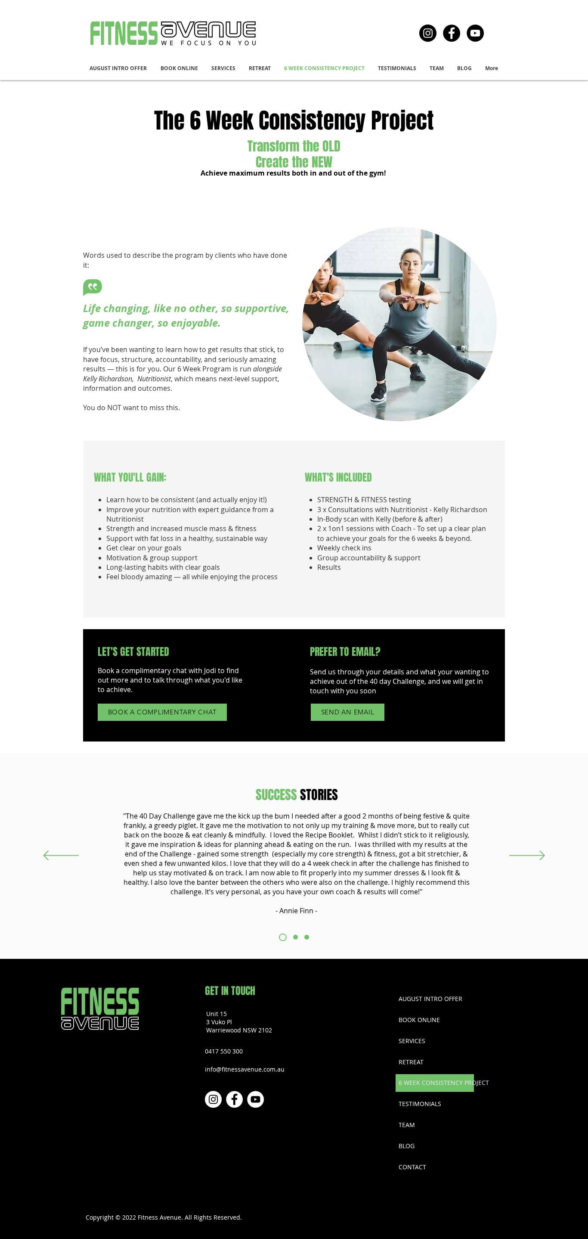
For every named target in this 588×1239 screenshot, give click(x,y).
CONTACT (412, 1167)
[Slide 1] (283, 937)
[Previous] (61, 856)
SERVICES (412, 1041)
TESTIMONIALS (420, 1104)
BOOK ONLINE (419, 1020)
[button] (223, 68)
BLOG (407, 1146)
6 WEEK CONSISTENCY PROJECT (436, 1082)
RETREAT (411, 1062)
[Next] (527, 856)
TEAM (407, 1125)
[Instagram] (427, 33)
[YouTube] (475, 33)
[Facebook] (451, 33)
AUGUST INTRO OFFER (430, 999)
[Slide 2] (295, 937)
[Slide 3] (306, 937)
